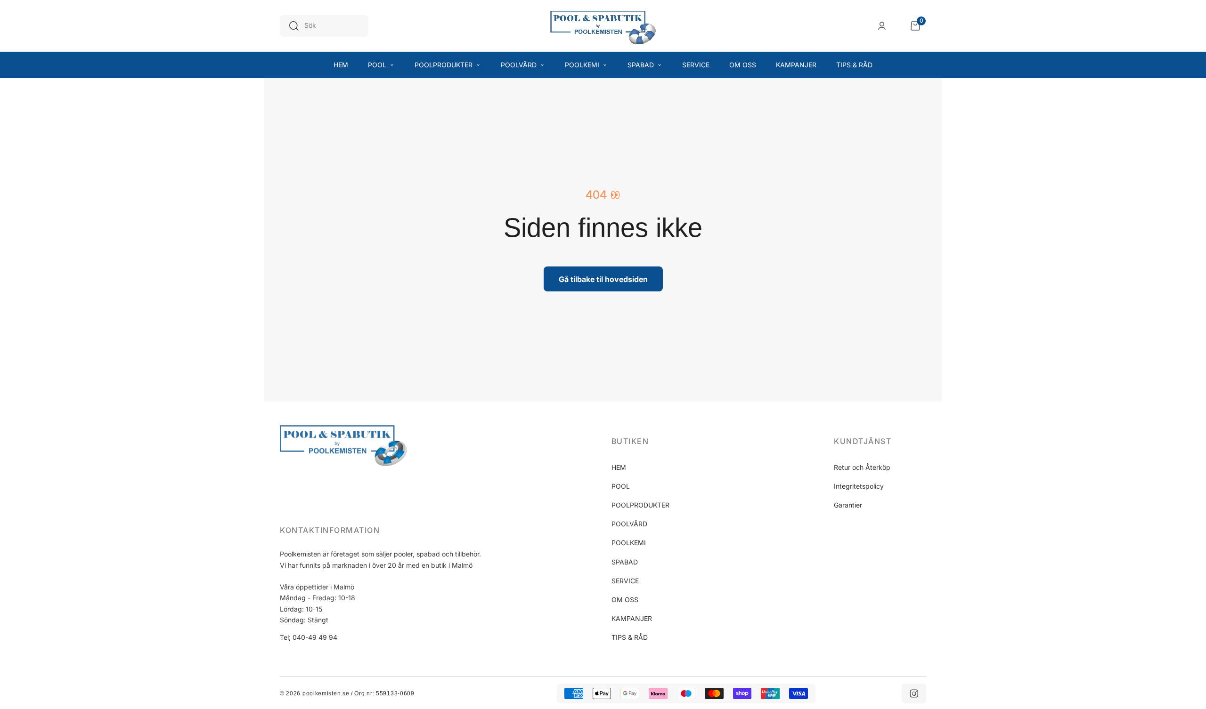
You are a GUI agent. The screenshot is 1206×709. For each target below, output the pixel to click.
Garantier (848, 505)
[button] (657, 441)
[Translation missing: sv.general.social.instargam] (914, 693)
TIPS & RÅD (629, 637)
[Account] (882, 26)
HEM (618, 467)
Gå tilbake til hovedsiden (603, 279)
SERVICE (625, 581)
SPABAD (624, 562)
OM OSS (624, 600)
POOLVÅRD (629, 524)
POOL (620, 486)
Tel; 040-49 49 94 (308, 637)
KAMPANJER (631, 618)
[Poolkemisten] (603, 26)
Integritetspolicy (859, 486)
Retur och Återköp (862, 467)
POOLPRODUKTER (640, 505)
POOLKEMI (628, 543)
